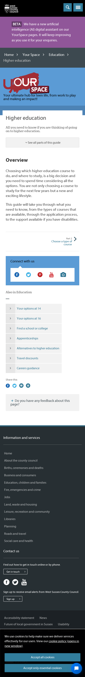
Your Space (31, 55)
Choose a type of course (61, 241)
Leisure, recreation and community (27, 511)
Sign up (10, 598)
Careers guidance (28, 368)
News (43, 618)
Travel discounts (27, 358)
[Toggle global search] (67, 7)
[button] (78, 7)
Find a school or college (32, 328)
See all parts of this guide (44, 142)
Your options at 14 (29, 308)
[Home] (11, 9)
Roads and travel (15, 534)
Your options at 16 (29, 318)
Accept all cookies (42, 657)
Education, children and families (25, 482)
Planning (10, 526)
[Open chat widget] (76, 668)
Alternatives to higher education (38, 348)
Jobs (7, 497)
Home (9, 55)
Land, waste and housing (20, 504)
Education (56, 55)
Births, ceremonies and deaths (23, 468)
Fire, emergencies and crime (22, 490)
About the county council (21, 460)
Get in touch (13, 571)
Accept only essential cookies (42, 668)
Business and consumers (20, 475)
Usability (63, 624)
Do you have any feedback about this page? (40, 402)
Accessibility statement (19, 618)
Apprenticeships (27, 338)
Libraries (9, 519)
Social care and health (18, 541)
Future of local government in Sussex (28, 624)
